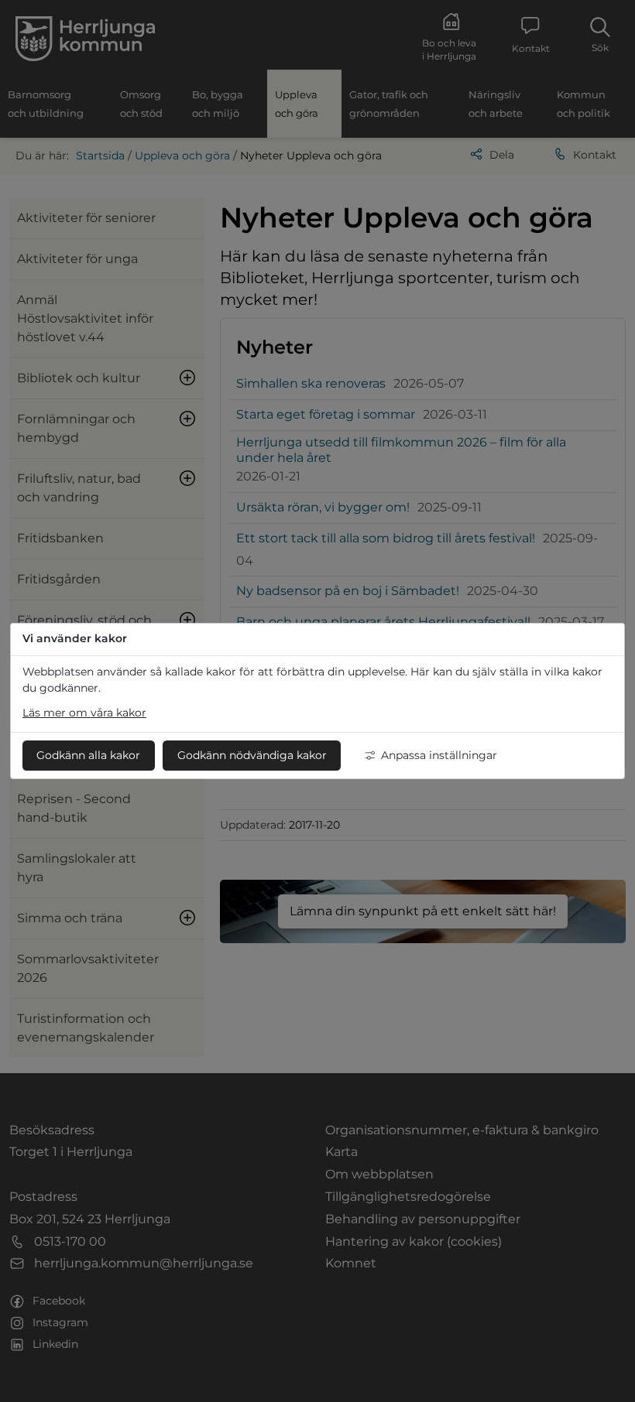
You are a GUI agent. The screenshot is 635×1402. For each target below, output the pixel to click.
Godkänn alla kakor (88, 755)
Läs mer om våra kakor (84, 713)
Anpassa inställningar (439, 755)
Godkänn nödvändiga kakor (252, 755)
